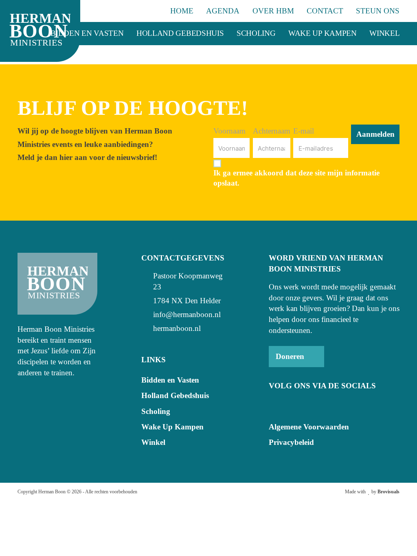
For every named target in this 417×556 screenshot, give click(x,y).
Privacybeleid (291, 442)
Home (181, 11)
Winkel (384, 33)
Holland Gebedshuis (180, 33)
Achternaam (271, 131)
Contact (325, 11)
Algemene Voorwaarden (309, 426)
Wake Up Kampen (322, 33)
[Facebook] (275, 404)
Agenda (222, 11)
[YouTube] (291, 404)
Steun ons (377, 11)
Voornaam (229, 131)
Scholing (256, 33)
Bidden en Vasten (86, 33)
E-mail (303, 131)
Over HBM (273, 11)
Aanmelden (375, 134)
